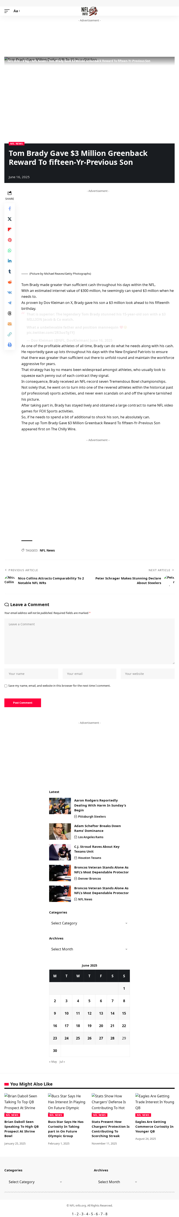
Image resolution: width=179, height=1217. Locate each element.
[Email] (9, 324)
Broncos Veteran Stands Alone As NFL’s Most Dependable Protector (101, 869)
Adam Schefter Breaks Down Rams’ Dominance (97, 828)
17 (67, 1025)
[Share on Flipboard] (9, 229)
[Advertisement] (83, 40)
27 (101, 1038)
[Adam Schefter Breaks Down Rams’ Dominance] (60, 831)
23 (55, 1038)
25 (78, 1038)
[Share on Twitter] (9, 219)
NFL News (16, 143)
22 (124, 1025)
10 (67, 1013)
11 (78, 1013)
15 (124, 1013)
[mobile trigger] (8, 11)
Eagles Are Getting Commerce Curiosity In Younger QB (154, 1126)
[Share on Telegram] (9, 303)
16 (55, 1025)
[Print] (9, 345)
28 (112, 1038)
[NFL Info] (89, 11)
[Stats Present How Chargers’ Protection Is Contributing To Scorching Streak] (111, 1105)
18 (78, 1025)
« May (53, 1062)
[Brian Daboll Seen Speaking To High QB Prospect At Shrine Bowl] (24, 1105)
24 (67, 1038)
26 (89, 1038)
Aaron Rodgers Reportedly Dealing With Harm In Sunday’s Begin (100, 805)
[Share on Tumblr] (9, 271)
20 (101, 1025)
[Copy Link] (9, 334)
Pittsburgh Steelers (92, 817)
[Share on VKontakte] (9, 292)
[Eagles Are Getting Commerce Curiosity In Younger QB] (155, 1105)
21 (112, 1025)
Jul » (62, 1062)
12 (89, 1013)
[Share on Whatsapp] (9, 250)
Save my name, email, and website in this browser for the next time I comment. (59, 686)
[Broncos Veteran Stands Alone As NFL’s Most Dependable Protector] (60, 873)
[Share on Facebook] (9, 208)
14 (112, 1013)
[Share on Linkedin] (9, 261)
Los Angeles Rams (90, 837)
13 (101, 1013)
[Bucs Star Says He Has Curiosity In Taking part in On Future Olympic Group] (67, 1105)
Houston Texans (89, 858)
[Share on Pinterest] (9, 240)
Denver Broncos (89, 879)
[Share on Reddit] (9, 282)
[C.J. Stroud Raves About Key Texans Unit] (60, 852)
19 (89, 1025)
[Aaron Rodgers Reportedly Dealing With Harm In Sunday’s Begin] (60, 806)
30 (55, 1050)
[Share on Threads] (9, 313)
